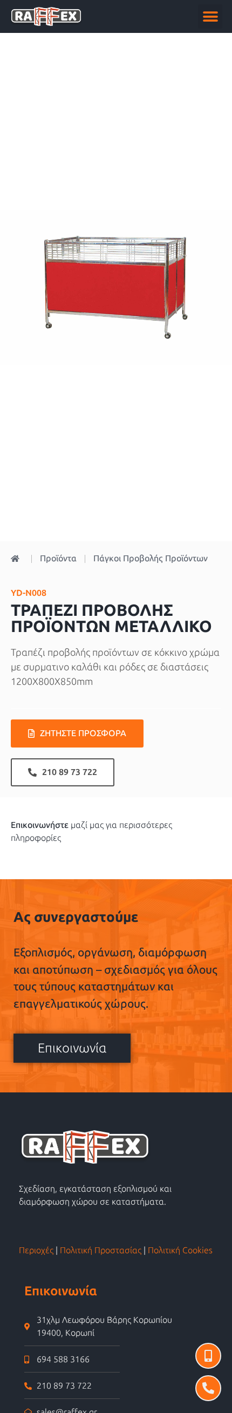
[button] (210, 16)
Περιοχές (36, 1250)
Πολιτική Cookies (180, 1250)
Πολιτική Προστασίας (100, 1250)
